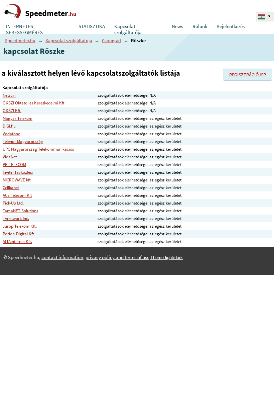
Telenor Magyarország (23, 141)
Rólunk (199, 26)
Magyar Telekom (17, 118)
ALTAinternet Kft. (17, 241)
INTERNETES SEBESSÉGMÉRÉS (24, 29)
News (177, 26)
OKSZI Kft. (12, 110)
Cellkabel (11, 187)
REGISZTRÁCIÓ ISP (247, 75)
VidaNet (10, 157)
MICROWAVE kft (17, 180)
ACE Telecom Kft (17, 195)
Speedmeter (51, 13)
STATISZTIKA (92, 26)
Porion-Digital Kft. (19, 234)
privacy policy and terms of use (117, 257)
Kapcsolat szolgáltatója (128, 29)
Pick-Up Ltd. (13, 203)
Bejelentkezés (231, 26)
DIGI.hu (9, 126)
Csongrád (111, 40)
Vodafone (11, 134)
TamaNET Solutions (20, 211)
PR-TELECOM (14, 164)
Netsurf (9, 95)
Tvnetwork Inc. (16, 218)
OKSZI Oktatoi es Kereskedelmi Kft (33, 103)
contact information (62, 257)
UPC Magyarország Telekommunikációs (38, 149)
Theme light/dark (166, 257)
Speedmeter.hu (20, 40)
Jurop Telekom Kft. (20, 226)
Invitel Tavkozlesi (18, 172)
